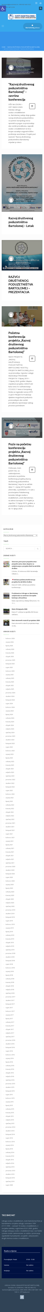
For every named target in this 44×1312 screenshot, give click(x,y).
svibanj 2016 (10, 1066)
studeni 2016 (10, 1044)
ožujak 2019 (10, 942)
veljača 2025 (10, 689)
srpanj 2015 (10, 1102)
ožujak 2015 (10, 1116)
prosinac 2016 (10, 1040)
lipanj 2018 (9, 975)
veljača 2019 (10, 946)
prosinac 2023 (10, 736)
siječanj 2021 (10, 863)
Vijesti (10, 74)
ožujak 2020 (10, 899)
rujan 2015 (9, 1095)
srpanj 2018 (10, 971)
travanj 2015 (10, 1113)
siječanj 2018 (10, 993)
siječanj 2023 (10, 776)
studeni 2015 (10, 1087)
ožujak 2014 (10, 1160)
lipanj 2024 (9, 714)
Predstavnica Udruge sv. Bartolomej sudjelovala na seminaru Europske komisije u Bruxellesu (25, 595)
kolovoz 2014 (10, 1142)
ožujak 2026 (10, 656)
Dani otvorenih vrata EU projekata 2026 (26, 620)
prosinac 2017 (10, 997)
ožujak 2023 (10, 769)
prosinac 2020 (10, 866)
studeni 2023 (10, 740)
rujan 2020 (9, 877)
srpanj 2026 (10, 642)
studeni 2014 (10, 1131)
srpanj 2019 (10, 928)
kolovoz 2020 (10, 881)
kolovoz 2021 (10, 837)
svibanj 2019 (10, 935)
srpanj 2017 (10, 1015)
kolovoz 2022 (10, 794)
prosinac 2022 (10, 779)
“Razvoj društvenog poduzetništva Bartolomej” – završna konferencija (21, 91)
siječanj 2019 (10, 950)
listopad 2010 (10, 1178)
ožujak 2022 (10, 812)
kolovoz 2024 (10, 707)
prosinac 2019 (10, 910)
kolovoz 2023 (10, 751)
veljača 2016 (10, 1076)
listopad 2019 (10, 917)
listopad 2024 (10, 700)
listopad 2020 (10, 874)
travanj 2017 (10, 1026)
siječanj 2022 (10, 819)
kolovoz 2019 (10, 924)
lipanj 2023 (9, 758)
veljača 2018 (10, 990)
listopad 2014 (10, 1134)
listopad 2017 (10, 1004)
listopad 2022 (10, 787)
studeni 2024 (10, 696)
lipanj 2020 (9, 888)
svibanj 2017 (10, 1022)
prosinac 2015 (10, 1084)
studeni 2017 (10, 1000)
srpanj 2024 (10, 711)
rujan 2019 (9, 921)
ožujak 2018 (10, 986)
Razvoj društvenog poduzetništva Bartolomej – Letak (21, 222)
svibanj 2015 (10, 1109)
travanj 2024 (10, 722)
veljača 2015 (10, 1120)
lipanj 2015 (9, 1105)
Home (3, 47)
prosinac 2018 (10, 953)
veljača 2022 (10, 816)
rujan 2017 (9, 1008)
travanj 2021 (10, 852)
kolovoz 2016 (10, 1055)
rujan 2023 (9, 747)
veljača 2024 (10, 729)
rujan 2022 (9, 790)
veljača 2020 (10, 903)
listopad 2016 (10, 1047)
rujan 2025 (9, 667)
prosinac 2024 (10, 693)
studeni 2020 (10, 870)
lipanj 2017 (9, 1018)
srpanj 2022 (10, 798)
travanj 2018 (10, 982)
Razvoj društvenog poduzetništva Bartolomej (23, 47)
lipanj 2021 (9, 845)
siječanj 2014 (10, 1167)
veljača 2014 (10, 1163)
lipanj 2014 (9, 1149)
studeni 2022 (10, 783)
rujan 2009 (9, 1185)
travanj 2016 (10, 1069)
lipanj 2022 (9, 801)
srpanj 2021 (10, 841)
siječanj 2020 (10, 906)
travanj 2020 (10, 895)
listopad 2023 (10, 743)
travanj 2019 (10, 939)
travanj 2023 (10, 765)
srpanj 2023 (10, 754)
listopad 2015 (10, 1091)
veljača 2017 (10, 1033)
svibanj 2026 (10, 649)
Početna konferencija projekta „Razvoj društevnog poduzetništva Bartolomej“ (19, 342)
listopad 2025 (10, 664)
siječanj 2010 (10, 1181)
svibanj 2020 (10, 892)
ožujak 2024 (10, 725)
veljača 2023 (10, 772)
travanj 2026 (10, 653)
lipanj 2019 (9, 932)
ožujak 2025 (10, 685)
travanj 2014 (10, 1156)
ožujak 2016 (10, 1073)
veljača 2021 (10, 859)
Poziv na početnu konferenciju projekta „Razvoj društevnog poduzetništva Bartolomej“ (19, 453)
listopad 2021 (10, 830)
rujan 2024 (9, 703)
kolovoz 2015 (10, 1098)
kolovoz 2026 (10, 638)
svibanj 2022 (10, 805)
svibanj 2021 (10, 848)
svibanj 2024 (10, 718)
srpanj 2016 (10, 1058)
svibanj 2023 (10, 761)
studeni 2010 (10, 1174)
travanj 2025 (10, 682)
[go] (38, 548)
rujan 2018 (9, 964)
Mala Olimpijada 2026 (19, 609)
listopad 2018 (10, 961)
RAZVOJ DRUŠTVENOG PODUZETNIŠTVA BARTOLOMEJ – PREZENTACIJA (20, 284)
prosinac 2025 (10, 660)
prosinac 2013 (10, 1171)
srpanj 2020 (10, 885)
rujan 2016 (9, 1051)
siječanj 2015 (10, 1123)
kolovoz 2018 (10, 968)
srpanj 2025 (10, 675)
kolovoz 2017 (10, 1011)
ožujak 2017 (10, 1029)
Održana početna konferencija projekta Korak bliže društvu (23, 581)
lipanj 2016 (9, 1062)
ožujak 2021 (10, 856)
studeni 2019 (10, 913)
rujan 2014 (9, 1138)
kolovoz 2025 (10, 671)
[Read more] (32, 109)
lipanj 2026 (9, 646)
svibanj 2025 (10, 678)
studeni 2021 (10, 827)
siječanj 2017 (10, 1037)
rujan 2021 (9, 834)
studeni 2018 (10, 957)
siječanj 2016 (10, 1080)
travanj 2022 (10, 808)
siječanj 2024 (10, 732)
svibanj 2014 (10, 1152)
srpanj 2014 (10, 1145)
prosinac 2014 (10, 1127)
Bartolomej (20, 67)
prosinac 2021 (10, 823)
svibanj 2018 (10, 979)
